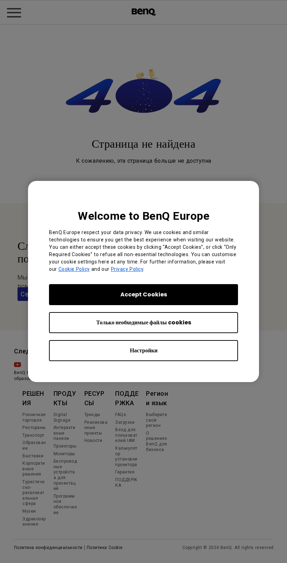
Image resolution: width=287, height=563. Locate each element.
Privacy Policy (127, 269)
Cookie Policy (74, 269)
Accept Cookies (143, 294)
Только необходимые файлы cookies (143, 322)
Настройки (144, 350)
